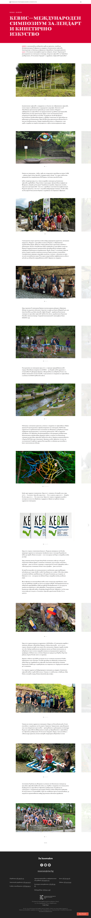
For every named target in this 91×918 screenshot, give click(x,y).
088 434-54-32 (27, 882)
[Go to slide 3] (46, 166)
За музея (19, 12)
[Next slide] (88, 80)
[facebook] (41, 865)
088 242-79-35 (67, 882)
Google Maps (45, 905)
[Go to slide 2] (45, 166)
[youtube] (49, 865)
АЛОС (23, 52)
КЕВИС (24, 46)
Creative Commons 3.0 (63, 908)
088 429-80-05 (20, 878)
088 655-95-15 (27, 886)
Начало (12, 12)
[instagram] (45, 865)
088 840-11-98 (46, 890)
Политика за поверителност (45, 911)
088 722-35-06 (66, 878)
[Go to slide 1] (44, 166)
